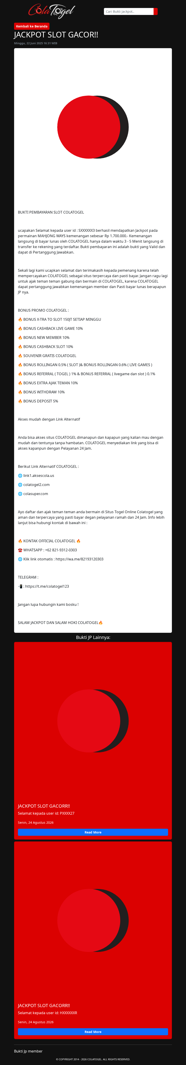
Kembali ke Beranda (31, 26)
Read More (93, 832)
